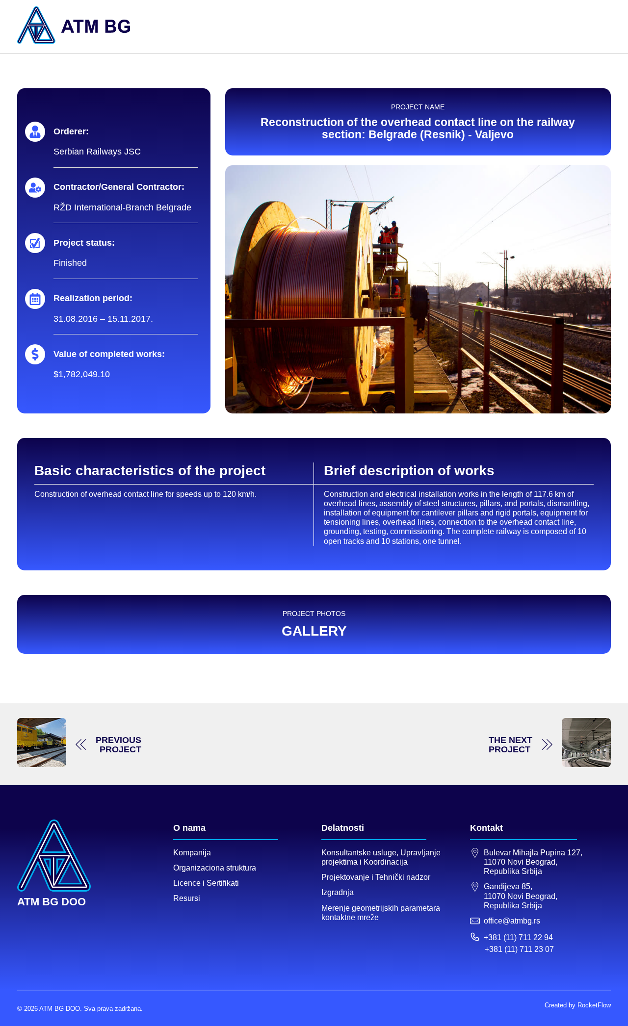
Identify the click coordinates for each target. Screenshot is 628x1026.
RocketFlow (594, 1005)
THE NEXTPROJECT (510, 745)
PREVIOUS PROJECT (118, 745)
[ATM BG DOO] (73, 25)
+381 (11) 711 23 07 (519, 949)
